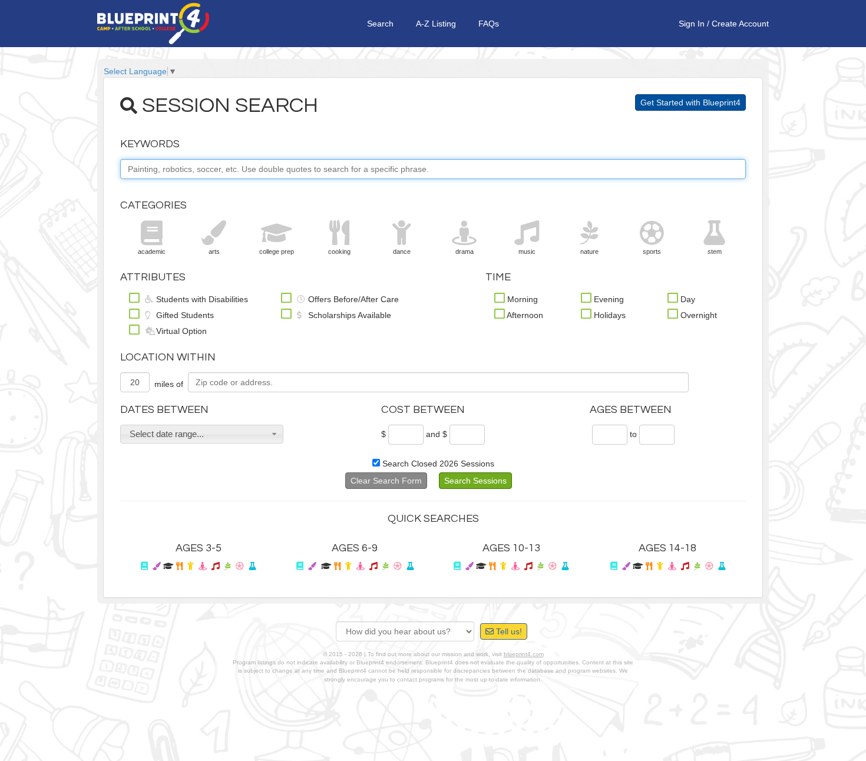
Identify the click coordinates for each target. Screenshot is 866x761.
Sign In (692, 23)
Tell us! (508, 631)
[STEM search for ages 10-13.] (564, 566)
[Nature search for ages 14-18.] (697, 566)
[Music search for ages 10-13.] (528, 566)
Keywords (150, 144)
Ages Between (631, 409)
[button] (201, 434)
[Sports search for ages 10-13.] (552, 566)
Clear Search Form (386, 480)
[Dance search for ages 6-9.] (348, 566)
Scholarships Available (348, 315)
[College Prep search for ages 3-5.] (168, 566)
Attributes (153, 277)
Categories (153, 205)
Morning (521, 299)
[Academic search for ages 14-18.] (613, 566)
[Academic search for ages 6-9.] (299, 566)
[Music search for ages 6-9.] (373, 566)
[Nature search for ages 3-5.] (227, 566)
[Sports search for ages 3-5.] (240, 566)
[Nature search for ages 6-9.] (385, 566)
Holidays (608, 315)
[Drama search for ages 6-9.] (360, 566)
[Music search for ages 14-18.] (685, 566)
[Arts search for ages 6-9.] (312, 566)
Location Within (168, 357)
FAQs (488, 23)
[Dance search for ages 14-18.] (660, 566)
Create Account (740, 23)
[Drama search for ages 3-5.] (203, 566)
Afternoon (524, 315)
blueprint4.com (524, 654)
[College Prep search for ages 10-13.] (481, 566)
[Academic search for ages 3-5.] (144, 566)
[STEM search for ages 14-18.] (721, 566)
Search (380, 23)
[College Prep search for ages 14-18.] (638, 566)
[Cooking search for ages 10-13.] (492, 566)
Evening (607, 299)
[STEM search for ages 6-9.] (410, 566)
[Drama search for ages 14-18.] (672, 566)
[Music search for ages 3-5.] (215, 566)
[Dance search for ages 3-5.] (190, 566)
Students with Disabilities (201, 299)
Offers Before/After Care (352, 299)
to (633, 434)
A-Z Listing (436, 23)
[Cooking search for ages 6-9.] (337, 566)
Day (686, 299)
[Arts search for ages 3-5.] (157, 566)
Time (498, 277)
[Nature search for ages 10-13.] (540, 566)
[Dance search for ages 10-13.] (503, 566)
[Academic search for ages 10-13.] (457, 566)
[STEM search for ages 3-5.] (252, 566)
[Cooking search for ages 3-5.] (179, 566)
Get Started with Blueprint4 (690, 102)
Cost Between (423, 409)
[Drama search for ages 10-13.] (515, 566)
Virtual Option (180, 331)
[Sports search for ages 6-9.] (398, 566)
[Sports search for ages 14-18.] (709, 566)
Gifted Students (184, 315)
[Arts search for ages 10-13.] (469, 566)
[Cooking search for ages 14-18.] (649, 566)
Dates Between (164, 409)
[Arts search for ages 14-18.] (626, 566)
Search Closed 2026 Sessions (437, 463)
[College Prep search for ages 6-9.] (326, 566)
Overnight (697, 315)
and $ (436, 434)
